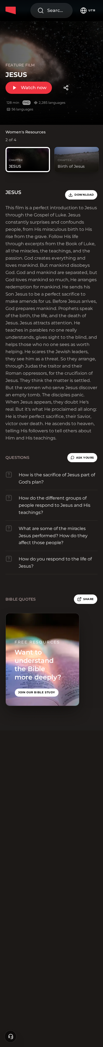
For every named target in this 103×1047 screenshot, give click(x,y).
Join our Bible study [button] (36, 692)
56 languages (22, 109)
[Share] (65, 88)
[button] (82, 458)
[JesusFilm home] (11, 10)
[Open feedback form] (10, 1036)
